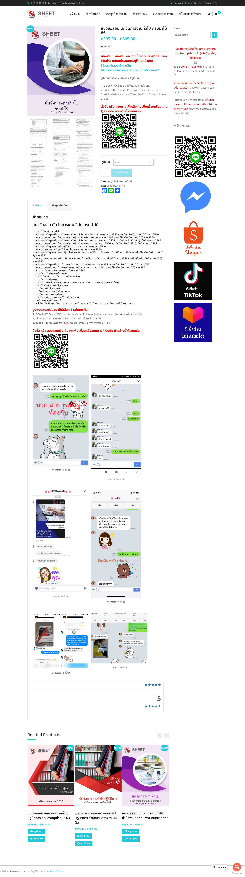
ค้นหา (177, 28)
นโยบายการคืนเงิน (190, 14)
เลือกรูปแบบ (36, 831)
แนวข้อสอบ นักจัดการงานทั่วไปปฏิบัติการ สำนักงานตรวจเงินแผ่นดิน (97, 818)
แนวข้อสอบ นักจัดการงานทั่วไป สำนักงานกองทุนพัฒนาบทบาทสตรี (145, 816)
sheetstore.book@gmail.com (69, 3)
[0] (216, 14)
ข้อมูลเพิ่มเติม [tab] (59, 205)
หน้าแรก (75, 14)
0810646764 (38, 3)
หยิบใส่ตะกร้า (122, 172)
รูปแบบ (106, 162)
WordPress (56, 871)
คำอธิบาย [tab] (37, 205)
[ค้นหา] (215, 35)
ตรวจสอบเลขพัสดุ (163, 14)
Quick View (36, 838)
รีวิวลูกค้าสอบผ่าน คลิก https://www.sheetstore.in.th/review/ (130, 68)
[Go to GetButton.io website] (237, 873)
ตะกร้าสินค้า (93, 14)
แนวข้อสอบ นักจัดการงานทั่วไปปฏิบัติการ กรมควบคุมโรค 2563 (49, 816)
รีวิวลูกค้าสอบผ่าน (116, 14)
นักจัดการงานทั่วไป (123, 181)
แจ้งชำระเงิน (139, 14)
